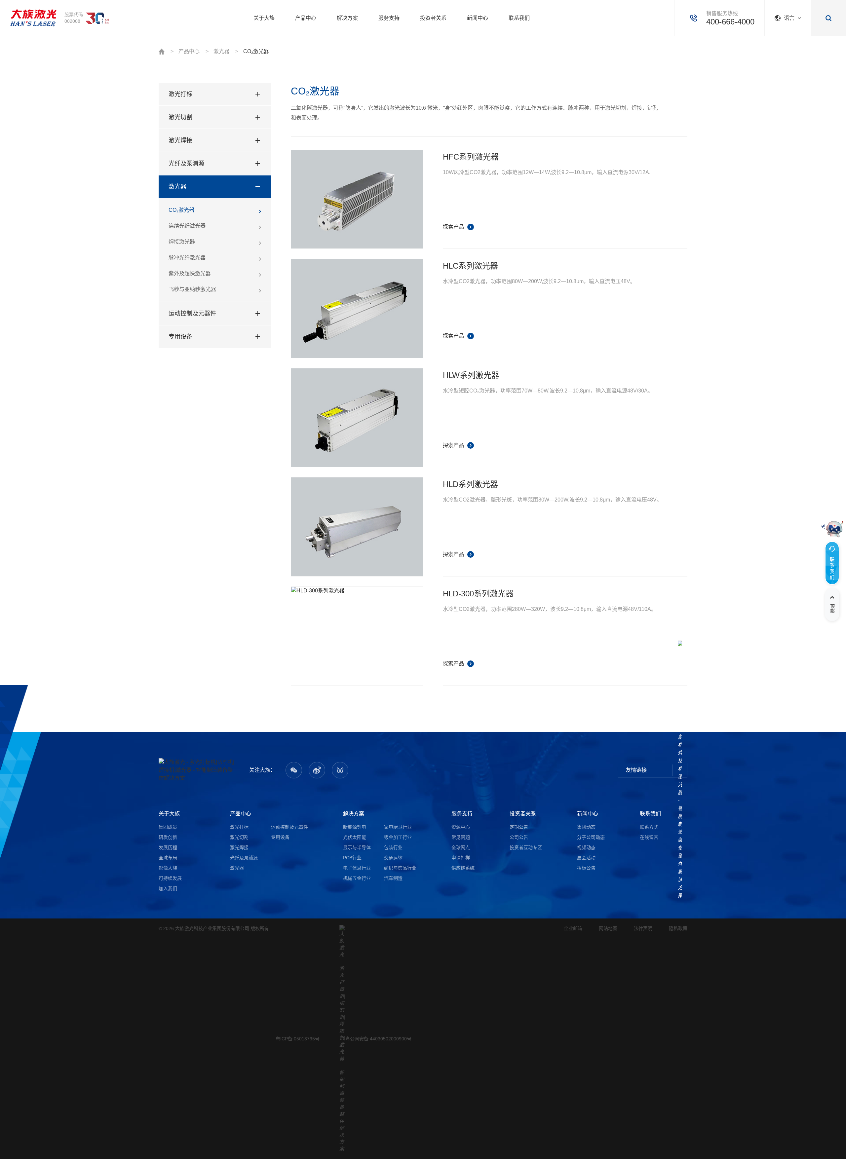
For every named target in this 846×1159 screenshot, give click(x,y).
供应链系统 (463, 868)
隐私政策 (678, 928)
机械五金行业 (357, 878)
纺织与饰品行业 (400, 868)
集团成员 (168, 827)
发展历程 (168, 847)
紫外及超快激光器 (190, 273)
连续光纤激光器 (187, 226)
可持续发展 (170, 878)
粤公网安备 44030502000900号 (378, 1038)
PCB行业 (352, 857)
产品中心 (189, 51)
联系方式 (649, 827)
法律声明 (643, 928)
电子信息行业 (357, 868)
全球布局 (168, 857)
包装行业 (393, 847)
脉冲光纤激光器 (187, 257)
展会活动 (586, 857)
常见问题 (460, 837)
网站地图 (608, 928)
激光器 (221, 51)
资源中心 (460, 827)
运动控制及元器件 (192, 313)
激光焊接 (180, 140)
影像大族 (168, 868)
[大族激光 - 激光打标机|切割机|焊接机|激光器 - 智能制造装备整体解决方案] (198, 770)
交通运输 (393, 857)
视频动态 (586, 847)
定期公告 (519, 827)
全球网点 (460, 847)
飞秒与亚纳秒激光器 (192, 289)
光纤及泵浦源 (186, 163)
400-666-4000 (730, 21)
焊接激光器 (182, 241)
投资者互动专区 (526, 847)
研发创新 (168, 837)
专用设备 (180, 336)
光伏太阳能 (354, 837)
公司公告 (519, 837)
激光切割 (180, 117)
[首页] (33, 18)
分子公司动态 (591, 837)
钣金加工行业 (398, 837)
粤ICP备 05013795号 (298, 1038)
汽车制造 (393, 878)
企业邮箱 (573, 928)
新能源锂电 (354, 827)
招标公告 (586, 868)
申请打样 (460, 857)
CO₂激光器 (256, 51)
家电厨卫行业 (398, 827)
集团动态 (586, 827)
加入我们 (168, 888)
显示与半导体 (357, 847)
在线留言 (649, 837)
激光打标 (180, 94)
